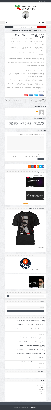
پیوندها (42, 399)
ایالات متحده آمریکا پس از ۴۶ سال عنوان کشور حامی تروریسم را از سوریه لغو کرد (12, 123)
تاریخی (42, 384)
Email (14, 38)
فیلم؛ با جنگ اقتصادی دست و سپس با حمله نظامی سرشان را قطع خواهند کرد (31, 349)
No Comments (22, 38)
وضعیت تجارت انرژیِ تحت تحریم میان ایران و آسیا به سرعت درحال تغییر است (32, 357)
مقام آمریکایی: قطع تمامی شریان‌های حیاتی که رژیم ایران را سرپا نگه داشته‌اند (30, 337)
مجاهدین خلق (41, 389)
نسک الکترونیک (40, 391)
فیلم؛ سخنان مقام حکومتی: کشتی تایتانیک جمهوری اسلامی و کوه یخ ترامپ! (31, 366)
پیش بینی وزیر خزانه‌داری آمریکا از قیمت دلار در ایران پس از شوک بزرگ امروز (25, 123)
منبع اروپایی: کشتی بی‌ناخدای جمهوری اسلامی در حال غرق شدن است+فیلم (31, 333)
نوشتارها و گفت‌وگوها (39, 393)
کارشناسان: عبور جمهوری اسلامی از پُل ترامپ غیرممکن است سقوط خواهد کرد (31, 353)
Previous (42, 99)
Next (7, 99)
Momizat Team (32, 407)
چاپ (16, 38)
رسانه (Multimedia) (40, 385)
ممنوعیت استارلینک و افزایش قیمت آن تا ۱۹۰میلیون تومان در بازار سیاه (13, 101)
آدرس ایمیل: (41, 305)
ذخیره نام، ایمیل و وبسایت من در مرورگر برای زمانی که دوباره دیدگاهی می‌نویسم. (27, 156)
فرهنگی (41, 387)
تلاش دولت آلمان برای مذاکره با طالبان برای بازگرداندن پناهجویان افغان (37, 101)
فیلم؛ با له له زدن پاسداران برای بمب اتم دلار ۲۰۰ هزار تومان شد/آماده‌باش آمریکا (31, 341)
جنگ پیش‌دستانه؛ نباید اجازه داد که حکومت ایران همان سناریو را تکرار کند (32, 362)
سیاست (40, 91)
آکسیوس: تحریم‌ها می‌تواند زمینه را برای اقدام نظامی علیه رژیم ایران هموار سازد (38, 123)
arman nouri (42, 38)
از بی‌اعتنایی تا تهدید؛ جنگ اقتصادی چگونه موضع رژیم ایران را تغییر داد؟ (32, 345)
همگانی (26, 38)
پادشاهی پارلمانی (40, 397)
